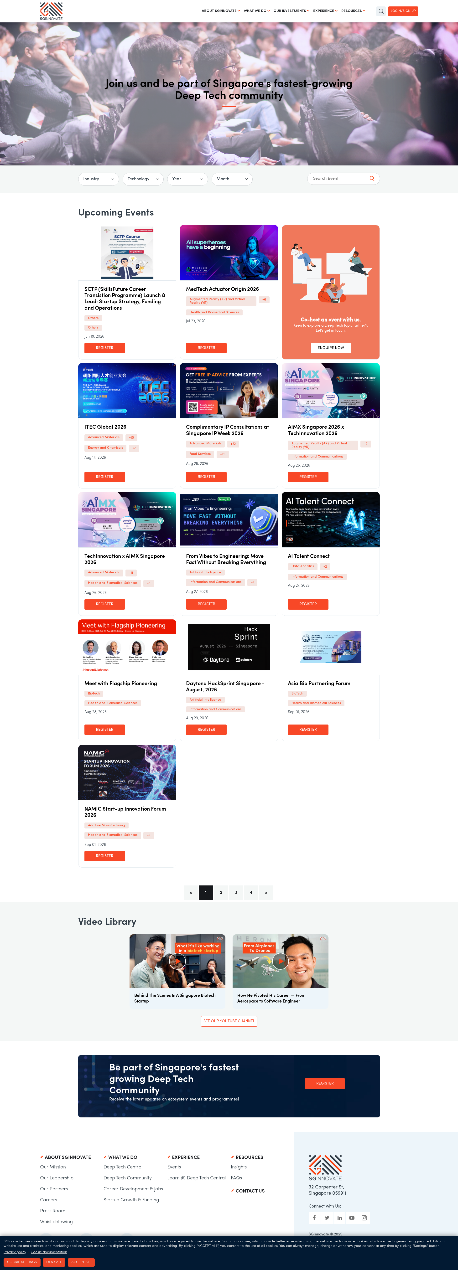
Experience (323, 11)
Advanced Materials (104, 437)
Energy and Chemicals (105, 448)
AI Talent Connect (309, 556)
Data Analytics (302, 566)
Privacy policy (15, 1252)
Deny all (54, 1262)
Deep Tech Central (123, 1167)
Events (174, 1167)
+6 (264, 300)
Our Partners (54, 1189)
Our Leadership (56, 1178)
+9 (366, 444)
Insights (239, 1167)
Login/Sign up (403, 11)
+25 (222, 454)
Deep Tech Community (128, 1178)
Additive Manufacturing (106, 825)
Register (104, 348)
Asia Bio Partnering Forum (319, 684)
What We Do (255, 11)
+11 (131, 573)
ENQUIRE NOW (331, 348)
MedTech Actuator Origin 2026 (222, 289)
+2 (325, 567)
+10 (131, 438)
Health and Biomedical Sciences (214, 312)
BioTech (94, 693)
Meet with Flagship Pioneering (120, 684)
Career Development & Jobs (133, 1189)
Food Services (200, 454)
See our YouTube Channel (229, 1021)
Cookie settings (22, 1262)
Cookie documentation (49, 1252)
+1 (252, 582)
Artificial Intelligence (205, 572)
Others (93, 318)
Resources (351, 11)
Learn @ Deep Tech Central (196, 1178)
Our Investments (290, 11)
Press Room (52, 1211)
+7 (134, 448)
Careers (48, 1200)
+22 (233, 444)
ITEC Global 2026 (105, 427)
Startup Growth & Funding (131, 1200)
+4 (149, 583)
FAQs (236, 1178)
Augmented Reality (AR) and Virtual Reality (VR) (217, 301)
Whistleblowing (56, 1222)
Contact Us (250, 1191)
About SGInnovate (219, 11)
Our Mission (53, 1167)
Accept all (81, 1262)
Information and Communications (317, 456)
